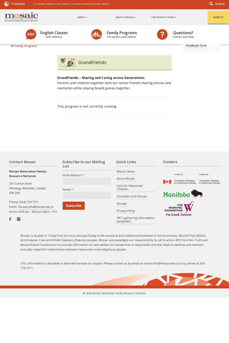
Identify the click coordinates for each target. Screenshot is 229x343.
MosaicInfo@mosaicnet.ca (35, 207)
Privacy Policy (126, 211)
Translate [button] (18, 4)
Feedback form (196, 45)
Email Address (73, 175)
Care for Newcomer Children (130, 187)
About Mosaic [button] (125, 17)
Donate (122, 204)
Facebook (11, 223)
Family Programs (122, 34)
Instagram (19, 223)
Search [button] (220, 4)
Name (68, 189)
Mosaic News (126, 171)
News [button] (81, 17)
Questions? (183, 34)
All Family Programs (24, 46)
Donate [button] (218, 17)
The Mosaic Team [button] (162, 17)
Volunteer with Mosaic (132, 196)
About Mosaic (126, 179)
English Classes (54, 34)
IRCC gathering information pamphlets (135, 219)
